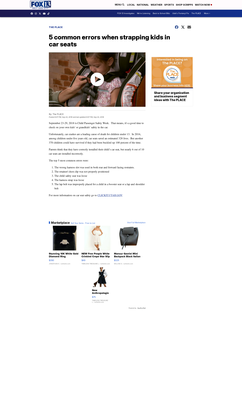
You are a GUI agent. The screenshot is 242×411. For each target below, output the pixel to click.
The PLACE (196, 13)
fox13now (36, 13)
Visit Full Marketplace (136, 223)
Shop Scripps (184, 4)
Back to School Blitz (161, 13)
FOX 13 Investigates (125, 13)
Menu (118, 5)
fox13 (40, 13)
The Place (56, 27)
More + (207, 13)
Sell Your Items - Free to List (83, 223)
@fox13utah (49, 13)
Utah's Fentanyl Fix (180, 13)
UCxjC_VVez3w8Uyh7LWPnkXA (45, 13)
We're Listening (143, 13)
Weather (156, 4)
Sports (169, 4)
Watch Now (203, 4)
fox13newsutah (32, 13)
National (143, 4)
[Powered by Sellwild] (141, 308)
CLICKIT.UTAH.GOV (110, 195)
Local (131, 4)
